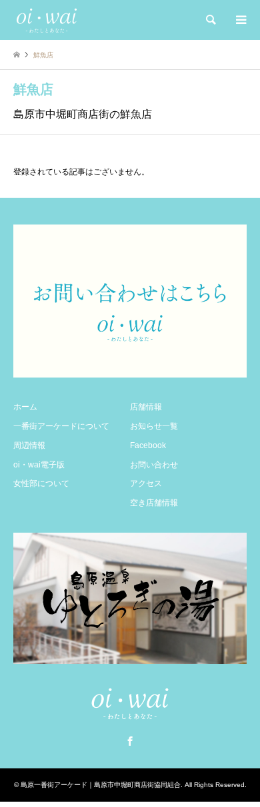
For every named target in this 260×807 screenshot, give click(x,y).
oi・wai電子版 (39, 464)
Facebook (148, 445)
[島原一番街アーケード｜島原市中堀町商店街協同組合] (46, 20)
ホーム (25, 406)
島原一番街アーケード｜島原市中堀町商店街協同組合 (101, 784)
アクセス (146, 483)
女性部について (41, 483)
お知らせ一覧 (154, 426)
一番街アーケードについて (61, 426)
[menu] (240, 20)
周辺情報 (29, 445)
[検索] (210, 20)
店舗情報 (146, 406)
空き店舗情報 (154, 502)
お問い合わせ (154, 464)
